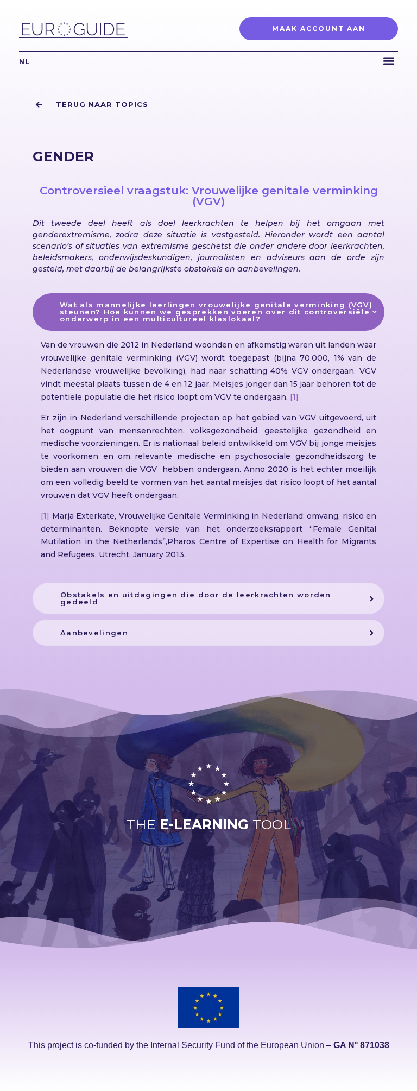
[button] (389, 61)
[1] (294, 397)
